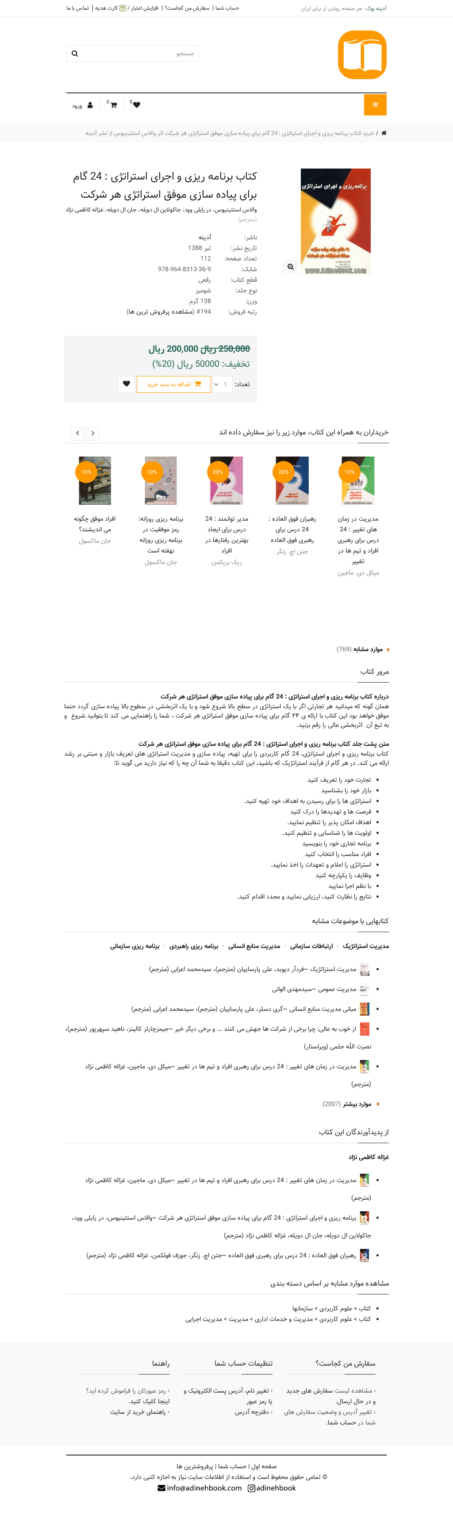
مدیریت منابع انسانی (254, 946)
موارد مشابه (368, 649)
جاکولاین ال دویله (160, 210)
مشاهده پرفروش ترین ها (160, 312)
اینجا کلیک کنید (149, 1401)
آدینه (205, 237)
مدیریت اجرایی (203, 1319)
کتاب (365, 1308)
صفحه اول (264, 1466)
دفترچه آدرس (252, 1412)
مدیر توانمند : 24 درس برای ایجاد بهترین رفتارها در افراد (226, 535)
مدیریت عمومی (338, 989)
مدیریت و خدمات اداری (284, 1319)
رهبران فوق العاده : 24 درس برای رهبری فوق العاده (292, 529)
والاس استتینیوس (236, 210)
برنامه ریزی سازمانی (134, 946)
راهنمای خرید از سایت (138, 1412)
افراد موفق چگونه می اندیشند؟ (94, 524)
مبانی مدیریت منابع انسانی (323, 1009)
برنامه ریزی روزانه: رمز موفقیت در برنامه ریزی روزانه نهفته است (160, 535)
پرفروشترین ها (195, 1466)
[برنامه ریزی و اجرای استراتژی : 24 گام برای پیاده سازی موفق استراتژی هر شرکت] (290, 267)
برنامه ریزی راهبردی (193, 946)
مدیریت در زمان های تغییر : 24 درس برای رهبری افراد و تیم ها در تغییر (358, 540)
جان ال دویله (122, 210)
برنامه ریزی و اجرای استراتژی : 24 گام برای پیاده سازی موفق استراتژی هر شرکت (258, 1218)
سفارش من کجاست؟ (187, 8)
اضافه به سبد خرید (169, 384)
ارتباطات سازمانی (311, 946)
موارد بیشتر (357, 1104)
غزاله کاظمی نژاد (84, 210)
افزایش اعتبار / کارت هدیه (126, 8)
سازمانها (302, 1308)
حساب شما (227, 8)
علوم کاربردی (335, 1308)
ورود (78, 106)
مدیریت (238, 1319)
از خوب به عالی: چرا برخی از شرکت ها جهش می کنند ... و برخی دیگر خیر (266, 1029)
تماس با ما (77, 8)
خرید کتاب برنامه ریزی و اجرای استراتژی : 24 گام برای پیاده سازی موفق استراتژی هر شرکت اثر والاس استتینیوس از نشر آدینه (229, 133)
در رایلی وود (197, 210)
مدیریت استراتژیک (366, 946)
